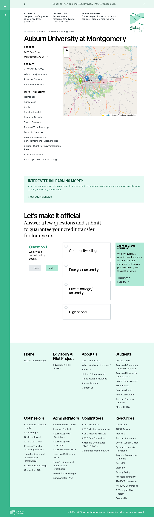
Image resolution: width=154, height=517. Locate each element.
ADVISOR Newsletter (126, 481)
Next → (52, 268)
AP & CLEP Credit (125, 394)
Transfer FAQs (123, 280)
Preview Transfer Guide (96, 4)
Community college (84, 251)
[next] (143, 3)
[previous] (25, 3)
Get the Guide (123, 360)
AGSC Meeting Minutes (94, 433)
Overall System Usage (35, 465)
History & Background (93, 374)
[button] (87, 79)
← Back (35, 268)
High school (78, 312)
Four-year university (84, 270)
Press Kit (120, 463)
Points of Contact (62, 429)
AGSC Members (90, 424)
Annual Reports (90, 383)
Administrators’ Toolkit (64, 424)
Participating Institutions (94, 378)
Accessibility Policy (126, 476)
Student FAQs (123, 407)
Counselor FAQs (32, 470)
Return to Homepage (35, 360)
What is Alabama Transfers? (96, 365)
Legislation (121, 424)
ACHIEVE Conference (127, 485)
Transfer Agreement (126, 438)
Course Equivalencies (127, 381)
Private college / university (81, 291)
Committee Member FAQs (95, 450)
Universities (30, 31)
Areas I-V (86, 369)
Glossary (120, 467)
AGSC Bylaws (123, 429)
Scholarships (122, 385)
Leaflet (107, 115)
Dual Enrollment (124, 390)
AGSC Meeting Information (96, 429)
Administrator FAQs (63, 478)
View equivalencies (40, 196)
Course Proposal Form (64, 449)
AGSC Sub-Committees (94, 438)
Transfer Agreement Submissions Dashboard (34, 457)
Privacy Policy (123, 472)
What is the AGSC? (92, 360)
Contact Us (87, 387)
